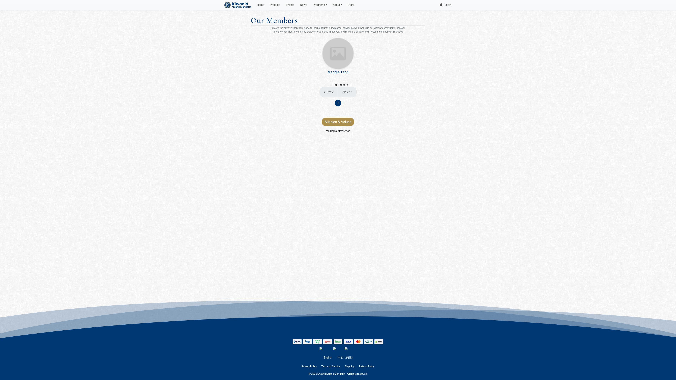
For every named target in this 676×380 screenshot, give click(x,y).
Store (351, 5)
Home (260, 5)
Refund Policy (366, 366)
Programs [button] (319, 5)
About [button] (336, 5)
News (303, 5)
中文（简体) (345, 357)
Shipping (350, 366)
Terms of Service (330, 366)
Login (448, 5)
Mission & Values (338, 122)
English (327, 357)
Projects (275, 5)
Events (290, 5)
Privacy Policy (309, 366)
